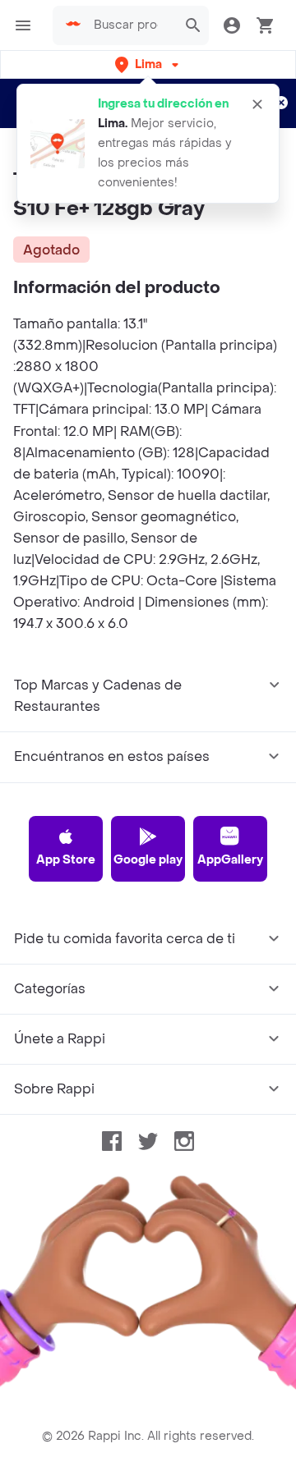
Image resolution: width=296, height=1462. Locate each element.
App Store (65, 860)
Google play (148, 860)
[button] (148, 64)
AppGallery (230, 860)
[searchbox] (131, 25)
